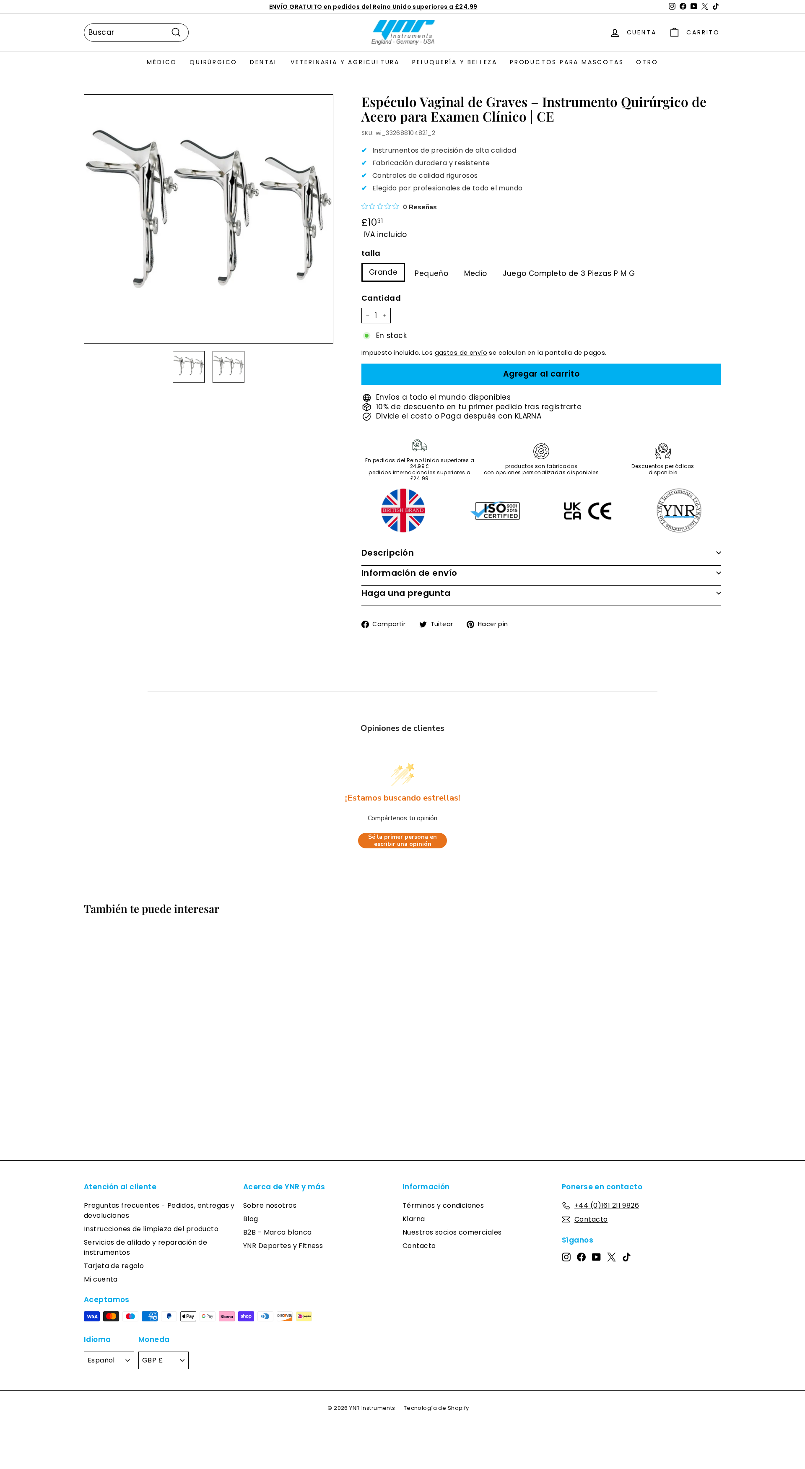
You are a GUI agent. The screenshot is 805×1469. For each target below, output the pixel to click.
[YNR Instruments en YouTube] (596, 1257)
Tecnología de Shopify (436, 1408)
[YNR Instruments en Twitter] (611, 1257)
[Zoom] (208, 219)
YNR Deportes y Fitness (283, 1246)
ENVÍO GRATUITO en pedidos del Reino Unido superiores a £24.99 (373, 7)
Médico (162, 62)
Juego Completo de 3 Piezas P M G (569, 273)
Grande (383, 272)
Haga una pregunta (406, 593)
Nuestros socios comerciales (451, 1232)
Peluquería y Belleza (454, 62)
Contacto (419, 1246)
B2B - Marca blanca (277, 1232)
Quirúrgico (213, 62)
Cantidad (381, 298)
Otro (647, 62)
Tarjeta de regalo (114, 1266)
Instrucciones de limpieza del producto (151, 1229)
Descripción (387, 553)
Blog (250, 1219)
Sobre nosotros (269, 1205)
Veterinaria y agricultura (345, 62)
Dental (264, 62)
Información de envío (409, 573)
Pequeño (431, 273)
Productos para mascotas (566, 62)
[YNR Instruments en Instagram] (566, 1257)
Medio (475, 273)
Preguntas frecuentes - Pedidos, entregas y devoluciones (159, 1210)
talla (371, 253)
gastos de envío (461, 352)
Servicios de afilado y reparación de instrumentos (145, 1247)
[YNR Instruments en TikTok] (626, 1257)
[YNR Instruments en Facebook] (581, 1257)
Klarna (413, 1219)
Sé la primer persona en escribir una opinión (402, 840)
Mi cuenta (101, 1279)
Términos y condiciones (443, 1205)
